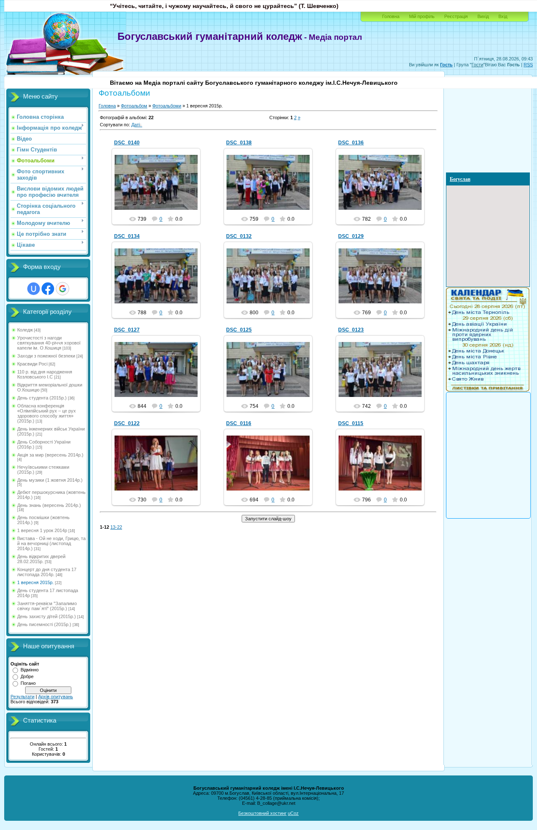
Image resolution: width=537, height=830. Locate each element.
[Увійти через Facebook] (48, 288)
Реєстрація (456, 16)
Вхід (502, 16)
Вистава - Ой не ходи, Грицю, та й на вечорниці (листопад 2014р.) (51, 543)
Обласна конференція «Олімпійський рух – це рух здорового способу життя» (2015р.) (46, 413)
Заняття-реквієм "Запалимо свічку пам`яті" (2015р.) (47, 606)
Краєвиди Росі (32, 363)
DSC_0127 (127, 330)
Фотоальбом (134, 105)
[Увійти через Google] (62, 288)
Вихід (483, 16)
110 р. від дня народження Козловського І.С (44, 374)
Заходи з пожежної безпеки (46, 355)
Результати (22, 696)
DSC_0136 (351, 143)
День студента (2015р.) (42, 397)
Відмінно (30, 669)
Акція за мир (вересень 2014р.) (50, 454)
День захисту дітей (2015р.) (46, 616)
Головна (390, 16)
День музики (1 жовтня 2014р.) (50, 480)
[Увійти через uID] (33, 288)
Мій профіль (422, 16)
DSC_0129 (351, 236)
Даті (135, 124)
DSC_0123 (351, 330)
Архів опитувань (55, 696)
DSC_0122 (127, 423)
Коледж (25, 329)
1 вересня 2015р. (35, 582)
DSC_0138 (239, 143)
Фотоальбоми (166, 105)
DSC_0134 (127, 236)
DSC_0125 (239, 330)
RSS (528, 64)
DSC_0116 (238, 423)
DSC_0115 (350, 423)
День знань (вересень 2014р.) (49, 505)
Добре (27, 676)
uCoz (293, 813)
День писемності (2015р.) (44, 624)
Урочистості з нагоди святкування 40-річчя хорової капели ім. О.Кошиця (49, 342)
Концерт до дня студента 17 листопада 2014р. (46, 572)
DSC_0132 (239, 236)
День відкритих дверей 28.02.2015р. (41, 559)
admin (160, 189)
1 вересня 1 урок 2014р (42, 530)
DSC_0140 (127, 143)
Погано (28, 683)
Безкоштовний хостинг (262, 813)
